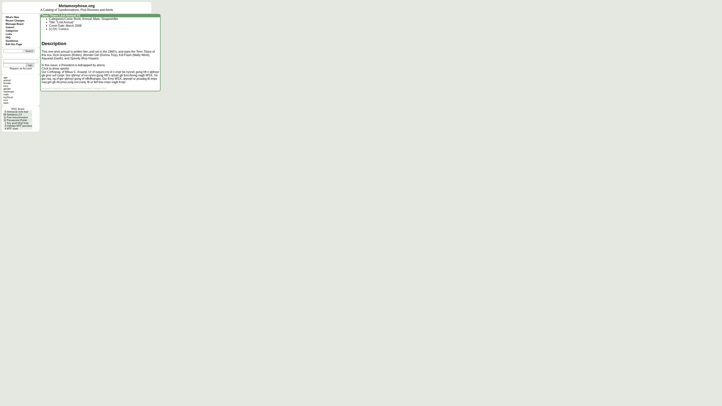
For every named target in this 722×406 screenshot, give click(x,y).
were (5, 103)
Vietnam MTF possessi (19, 125)
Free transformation (17, 117)
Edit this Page (14, 44)
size (5, 100)
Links (9, 34)
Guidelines (12, 40)
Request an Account (21, 68)
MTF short (12, 128)
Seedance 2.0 (14, 114)
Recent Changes (15, 20)
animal (7, 80)
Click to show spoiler (55, 68)
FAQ (8, 37)
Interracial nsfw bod (17, 111)
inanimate (8, 91)
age (5, 77)
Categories (12, 30)
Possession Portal (17, 120)
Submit (10, 27)
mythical (8, 97)
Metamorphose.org (77, 6)
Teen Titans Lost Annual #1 (61, 15)
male (6, 94)
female (7, 83)
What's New (12, 17)
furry (5, 86)
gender (7, 88)
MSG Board (17, 109)
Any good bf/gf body (18, 123)
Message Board (15, 24)
